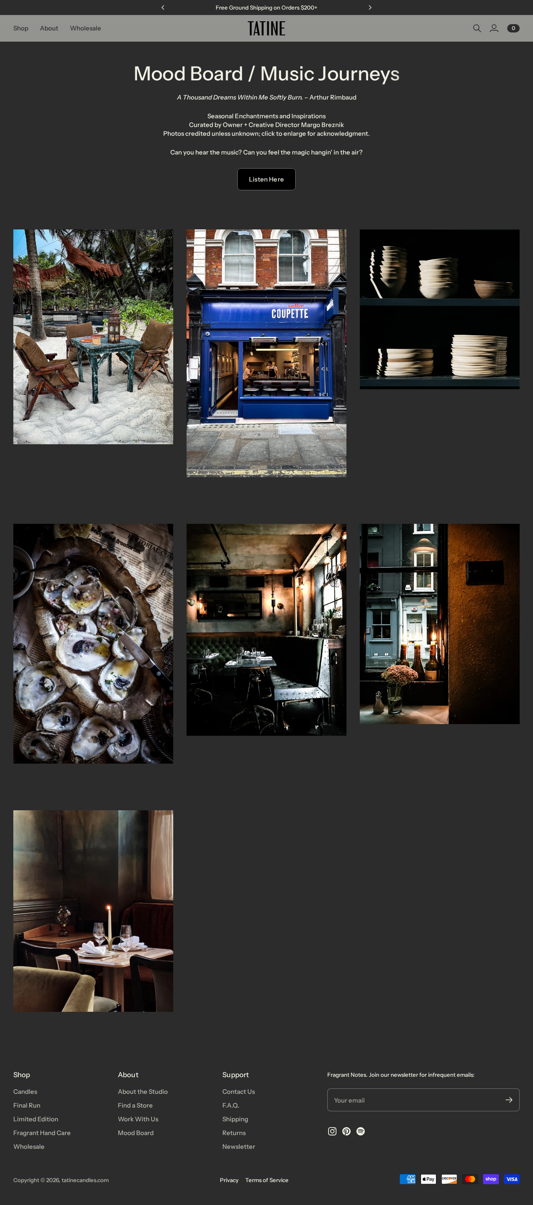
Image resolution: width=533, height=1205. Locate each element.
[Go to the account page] (494, 28)
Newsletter (238, 1146)
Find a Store (135, 1105)
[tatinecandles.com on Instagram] (332, 1131)
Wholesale (29, 1146)
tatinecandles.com (85, 1180)
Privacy (229, 1180)
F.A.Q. (230, 1105)
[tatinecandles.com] (266, 28)
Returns (234, 1133)
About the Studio (143, 1091)
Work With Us (138, 1119)
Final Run (26, 1105)
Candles (25, 1091)
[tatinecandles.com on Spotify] (361, 1131)
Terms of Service (267, 1180)
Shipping (235, 1119)
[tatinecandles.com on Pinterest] (346, 1131)
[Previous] (163, 7)
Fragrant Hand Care (42, 1133)
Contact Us (238, 1091)
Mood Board (136, 1133)
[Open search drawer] (477, 28)
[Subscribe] (509, 1100)
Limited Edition (35, 1119)
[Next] (370, 7)
